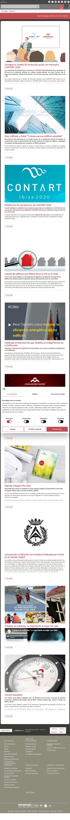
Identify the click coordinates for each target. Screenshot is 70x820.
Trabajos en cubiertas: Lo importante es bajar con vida (31, 626)
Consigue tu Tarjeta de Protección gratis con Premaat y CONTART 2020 (32, 66)
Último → (62, 732)
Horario (6, 746)
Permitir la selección (35, 429)
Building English (51, 750)
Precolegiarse (29, 751)
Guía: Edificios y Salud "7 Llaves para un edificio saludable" (34, 136)
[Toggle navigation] (66, 7)
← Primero (54, 729)
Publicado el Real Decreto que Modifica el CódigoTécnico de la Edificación (34, 344)
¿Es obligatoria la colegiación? (33, 754)
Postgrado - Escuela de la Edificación (54, 744)
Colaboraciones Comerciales (11, 787)
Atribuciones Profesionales (11, 759)
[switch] (26, 421)
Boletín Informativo (30, 771)
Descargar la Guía (10, 152)
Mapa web (53, 811)
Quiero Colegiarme (30, 749)
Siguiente (54, 732)
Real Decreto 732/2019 (20, 348)
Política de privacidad (20, 811)
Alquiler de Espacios (9, 785)
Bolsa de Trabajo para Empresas (12, 771)
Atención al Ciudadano (10, 779)
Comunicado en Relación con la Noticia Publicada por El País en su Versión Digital (34, 555)
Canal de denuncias (44, 811)
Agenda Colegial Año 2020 (18, 485)
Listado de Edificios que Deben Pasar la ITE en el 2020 (31, 273)
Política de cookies (32, 811)
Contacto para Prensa (53, 773)
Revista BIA (28, 768)
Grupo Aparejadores (9, 744)
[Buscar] (37, 7)
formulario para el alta (57, 81)
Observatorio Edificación (10, 754)
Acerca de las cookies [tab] (58, 394)
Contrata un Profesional (10, 768)
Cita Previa (7, 751)
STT (18, 709)
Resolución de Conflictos (10, 782)
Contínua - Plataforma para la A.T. (56, 747)
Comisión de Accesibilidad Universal (11, 776)
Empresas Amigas (9, 756)
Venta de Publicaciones (31, 773)
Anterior (62, 729)
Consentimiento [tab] (12, 394)
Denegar (12, 429)
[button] (6, 730)
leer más (10, 88)
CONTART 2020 (40, 70)
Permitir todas (57, 429)
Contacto (60, 811)
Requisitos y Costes (30, 746)
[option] (13, 744)
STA (35, 713)
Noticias (6, 749)
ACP (46, 709)
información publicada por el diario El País (29, 560)
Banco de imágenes (52, 771)
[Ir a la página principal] (3, 1)
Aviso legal (10, 811)
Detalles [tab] (35, 394)
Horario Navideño (13, 694)
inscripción (23, 215)
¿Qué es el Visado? (9, 773)
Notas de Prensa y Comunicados (56, 768)
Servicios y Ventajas (30, 744)
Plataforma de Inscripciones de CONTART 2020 (28, 205)
